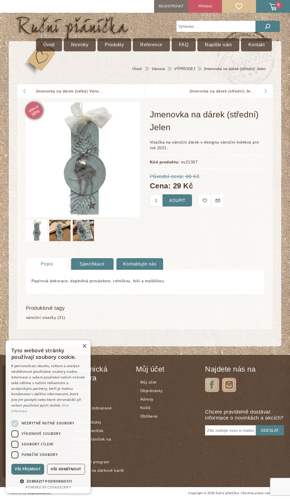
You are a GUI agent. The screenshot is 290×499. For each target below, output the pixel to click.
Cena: (160, 185)
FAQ (77, 453)
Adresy (146, 399)
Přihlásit (205, 6)
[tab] (47, 264)
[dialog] (48, 416)
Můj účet (148, 382)
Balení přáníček (88, 430)
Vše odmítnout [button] (66, 469)
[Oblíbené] (239, 6)
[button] (48, 481)
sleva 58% (33, 110)
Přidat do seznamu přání (204, 200)
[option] (36, 232)
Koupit (177, 200)
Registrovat (171, 6)
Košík (145, 407)
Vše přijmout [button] (27, 469)
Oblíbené (149, 416)
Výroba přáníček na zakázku (92, 442)
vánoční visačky (41, 317)
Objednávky (151, 390)
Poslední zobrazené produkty (92, 411)
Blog (77, 399)
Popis (47, 264)
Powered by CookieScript (48, 487)
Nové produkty (87, 422)
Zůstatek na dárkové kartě (98, 470)
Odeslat (270, 430)
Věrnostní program (91, 462)
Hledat (267, 26)
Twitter (229, 385)
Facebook (212, 385)
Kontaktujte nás (140, 264)
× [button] (84, 346)
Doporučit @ (217, 200)
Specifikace (92, 264)
